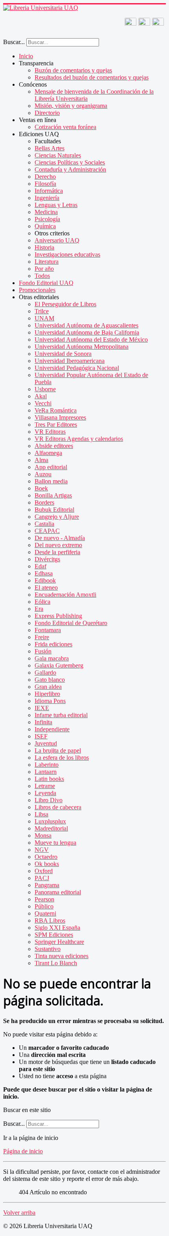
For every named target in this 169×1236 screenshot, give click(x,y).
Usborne (45, 389)
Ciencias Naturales (58, 155)
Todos (42, 275)
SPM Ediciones (54, 934)
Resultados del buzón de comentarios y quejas (92, 77)
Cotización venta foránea (65, 127)
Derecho (45, 176)
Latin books (49, 778)
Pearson (44, 899)
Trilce (42, 311)
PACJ (42, 878)
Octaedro (46, 856)
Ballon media (51, 481)
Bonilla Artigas (53, 495)
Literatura (47, 261)
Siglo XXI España (57, 927)
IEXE (42, 708)
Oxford (44, 871)
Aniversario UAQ (57, 240)
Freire (42, 637)
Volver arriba (19, 1212)
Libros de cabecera (58, 807)
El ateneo (46, 587)
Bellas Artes (49, 148)
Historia (44, 247)
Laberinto (47, 764)
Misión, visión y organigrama (71, 105)
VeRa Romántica (56, 410)
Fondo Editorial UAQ (46, 282)
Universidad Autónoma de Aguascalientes (86, 325)
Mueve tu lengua (55, 842)
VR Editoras (50, 431)
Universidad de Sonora (63, 353)
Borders (44, 502)
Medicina (46, 212)
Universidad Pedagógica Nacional (77, 368)
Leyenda (45, 793)
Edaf (40, 566)
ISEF (41, 736)
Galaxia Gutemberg (59, 665)
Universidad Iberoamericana (70, 360)
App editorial (51, 467)
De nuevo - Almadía (60, 538)
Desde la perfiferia (57, 552)
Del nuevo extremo (58, 545)
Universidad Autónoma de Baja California (87, 332)
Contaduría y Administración (70, 169)
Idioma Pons (50, 701)
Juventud (46, 743)
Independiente (52, 729)
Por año (44, 268)
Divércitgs (47, 559)
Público (44, 906)
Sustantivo (48, 949)
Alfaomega (48, 453)
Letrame (45, 786)
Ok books (47, 863)
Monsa (43, 835)
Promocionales (37, 290)
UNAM (44, 318)
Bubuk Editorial (54, 509)
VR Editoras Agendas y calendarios (79, 438)
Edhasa (44, 573)
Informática (49, 190)
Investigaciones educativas (67, 254)
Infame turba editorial (61, 715)
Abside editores (54, 445)
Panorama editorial (58, 892)
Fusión (43, 651)
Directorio (47, 112)
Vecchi (43, 403)
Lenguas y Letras (56, 205)
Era (39, 608)
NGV (42, 849)
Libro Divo (48, 800)
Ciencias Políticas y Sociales (70, 162)
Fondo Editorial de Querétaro (71, 623)
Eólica (42, 601)
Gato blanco (50, 679)
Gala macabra (52, 658)
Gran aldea (48, 686)
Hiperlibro (47, 693)
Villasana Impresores (60, 417)
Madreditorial (51, 828)
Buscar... (14, 42)
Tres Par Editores (56, 424)
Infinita (43, 722)
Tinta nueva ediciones (61, 956)
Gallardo (45, 672)
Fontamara (48, 630)
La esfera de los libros (62, 757)
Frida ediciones (53, 644)
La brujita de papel (58, 750)
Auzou (43, 474)
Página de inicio (23, 1151)
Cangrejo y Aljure (57, 516)
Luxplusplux (50, 821)
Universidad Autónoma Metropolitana (82, 346)
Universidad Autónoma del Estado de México (91, 339)
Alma (41, 460)
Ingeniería (47, 197)
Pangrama (47, 885)
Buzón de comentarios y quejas (73, 70)
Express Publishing (58, 615)
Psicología (47, 219)
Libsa (41, 814)
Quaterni (45, 913)
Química (45, 226)
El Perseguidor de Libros (65, 304)
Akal (41, 396)
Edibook (45, 580)
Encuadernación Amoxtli (65, 594)
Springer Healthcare (59, 941)
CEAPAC (47, 530)
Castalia (44, 523)
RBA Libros (50, 920)
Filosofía (45, 183)
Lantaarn (46, 771)
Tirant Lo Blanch (56, 963)
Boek (41, 488)
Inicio (26, 56)
